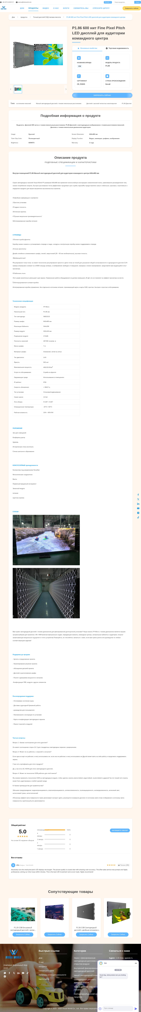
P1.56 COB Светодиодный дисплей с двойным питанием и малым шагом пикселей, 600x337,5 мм (86, 929)
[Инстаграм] (138, 513)
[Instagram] (5, 977)
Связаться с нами (46, 971)
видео (46, 8)
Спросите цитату (101, 8)
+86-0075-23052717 (8, 2)
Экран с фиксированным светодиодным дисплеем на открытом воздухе (86, 961)
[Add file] (100, 1008)
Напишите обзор (120, 830)
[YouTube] (138, 508)
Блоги (66, 8)
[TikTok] (27, 973)
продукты (43, 966)
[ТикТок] (138, 517)
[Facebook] (9, 973)
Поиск (137, 2)
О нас (56, 8)
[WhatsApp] (5, 973)
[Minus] (136, 963)
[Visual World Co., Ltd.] (13, 960)
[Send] (135, 1008)
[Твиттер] (138, 499)
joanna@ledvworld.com (24, 2)
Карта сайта (44, 979)
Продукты (33, 8)
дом (22, 8)
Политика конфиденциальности (52, 975)
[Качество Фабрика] (55, 912)
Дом (40, 958)
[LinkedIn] (138, 503)
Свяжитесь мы (80, 8)
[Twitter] (14, 973)
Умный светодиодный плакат (86, 975)
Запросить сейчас (131, 8)
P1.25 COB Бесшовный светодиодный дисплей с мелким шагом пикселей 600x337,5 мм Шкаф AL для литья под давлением (23, 929)
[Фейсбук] (138, 494)
